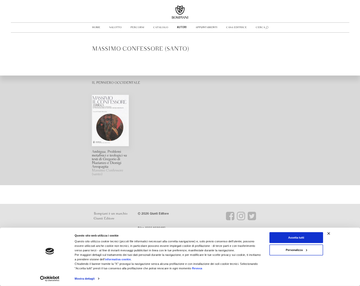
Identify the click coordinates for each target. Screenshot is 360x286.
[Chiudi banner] (328, 233)
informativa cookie (118, 259)
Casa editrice (236, 27)
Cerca (260, 27)
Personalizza (294, 249)
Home (96, 27)
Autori (182, 27)
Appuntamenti (206, 27)
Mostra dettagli (85, 278)
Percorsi (137, 27)
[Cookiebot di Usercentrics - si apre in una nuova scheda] (49, 279)
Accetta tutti (296, 237)
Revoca (197, 268)
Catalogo (160, 27)
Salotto (115, 27)
